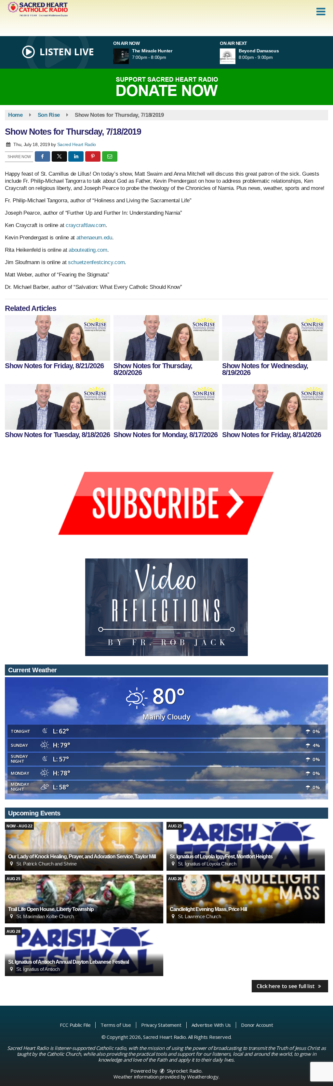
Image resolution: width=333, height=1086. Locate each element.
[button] (320, 12)
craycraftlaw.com (86, 225)
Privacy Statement (161, 1025)
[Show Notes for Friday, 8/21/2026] (57, 338)
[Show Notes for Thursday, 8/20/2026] (166, 338)
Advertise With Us (211, 1025)
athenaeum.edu (94, 238)
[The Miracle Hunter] (129, 56)
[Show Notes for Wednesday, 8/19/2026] (274, 338)
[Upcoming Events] (84, 846)
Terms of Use (115, 1025)
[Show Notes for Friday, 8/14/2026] (274, 407)
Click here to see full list (286, 986)
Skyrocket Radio (184, 1070)
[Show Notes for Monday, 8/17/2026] (166, 407)
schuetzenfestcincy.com (96, 262)
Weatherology (203, 1076)
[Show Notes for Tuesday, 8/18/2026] (57, 407)
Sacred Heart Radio (76, 144)
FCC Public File (75, 1025)
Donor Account (257, 1025)
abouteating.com (88, 250)
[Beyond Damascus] (235, 56)
